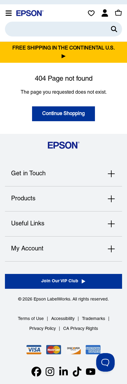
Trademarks (93, 319)
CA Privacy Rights (80, 329)
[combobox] (63, 29)
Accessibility (63, 319)
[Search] (114, 29)
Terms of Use (31, 319)
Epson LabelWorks (52, 299)
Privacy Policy (42, 329)
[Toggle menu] (8, 13)
